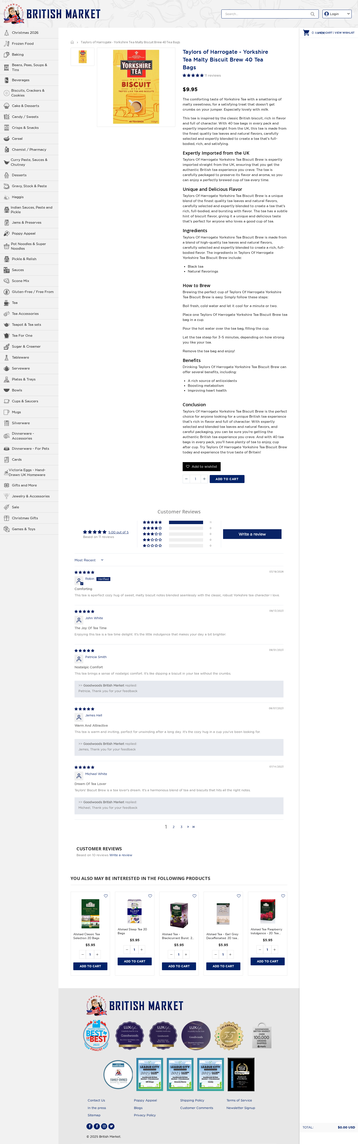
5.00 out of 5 (118, 532)
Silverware (21, 423)
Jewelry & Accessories (31, 496)
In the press (97, 1107)
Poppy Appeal (24, 233)
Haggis (18, 197)
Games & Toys (23, 529)
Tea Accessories (25, 314)
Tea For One (22, 335)
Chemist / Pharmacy (29, 149)
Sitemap (94, 1115)
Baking (18, 54)
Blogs (138, 1107)
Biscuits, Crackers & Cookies (28, 92)
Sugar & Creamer (26, 346)
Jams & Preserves (26, 222)
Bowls (17, 390)
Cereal (17, 139)
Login (334, 14)
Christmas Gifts (25, 518)
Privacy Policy (145, 1115)
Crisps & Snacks (25, 128)
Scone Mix (20, 281)
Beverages (20, 80)
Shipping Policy (192, 1100)
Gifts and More (24, 485)
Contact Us (96, 1100)
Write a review (120, 855)
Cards (17, 459)
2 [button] (174, 826)
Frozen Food (23, 43)
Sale (15, 507)
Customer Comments (196, 1107)
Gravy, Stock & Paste (29, 186)
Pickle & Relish (24, 259)
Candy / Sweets (25, 117)
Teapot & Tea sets (26, 324)
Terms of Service (239, 1100)
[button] (194, 75)
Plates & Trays (24, 379)
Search (312, 14)
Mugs (16, 412)
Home (72, 42)
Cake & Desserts (25, 106)
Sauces (18, 270)
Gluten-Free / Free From (33, 292)
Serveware (21, 368)
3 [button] (181, 826)
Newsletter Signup (240, 1107)
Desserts (19, 175)
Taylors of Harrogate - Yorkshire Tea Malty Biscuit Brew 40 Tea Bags (225, 59)
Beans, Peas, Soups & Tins (29, 67)
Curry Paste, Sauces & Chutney (29, 162)
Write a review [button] (252, 534)
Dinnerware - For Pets (30, 448)
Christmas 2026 (25, 33)
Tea (15, 303)
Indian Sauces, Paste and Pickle (31, 209)
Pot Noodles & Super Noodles (28, 246)
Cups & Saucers (25, 401)
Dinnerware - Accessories (23, 435)
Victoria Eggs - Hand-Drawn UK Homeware (27, 472)
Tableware (20, 357)
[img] (84, 572)
